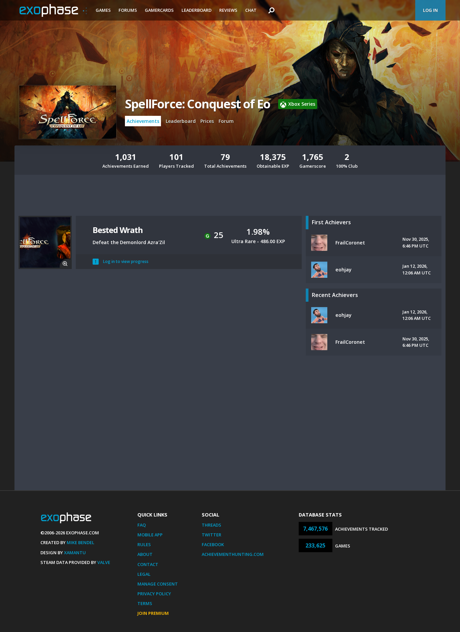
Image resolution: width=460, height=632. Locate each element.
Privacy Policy (154, 594)
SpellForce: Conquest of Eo (197, 104)
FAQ (141, 525)
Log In (430, 10)
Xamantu (75, 553)
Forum (226, 121)
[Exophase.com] (53, 10)
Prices (207, 121)
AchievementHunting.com (233, 554)
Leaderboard (196, 10)
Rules (144, 544)
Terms (144, 603)
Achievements (143, 121)
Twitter (211, 535)
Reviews (228, 10)
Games (103, 10)
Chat (251, 10)
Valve (103, 562)
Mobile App (150, 535)
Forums (128, 10)
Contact (147, 564)
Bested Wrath (118, 229)
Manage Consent (157, 584)
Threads (211, 525)
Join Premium (153, 613)
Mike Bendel (80, 542)
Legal (144, 574)
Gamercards (159, 10)
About (145, 554)
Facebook (213, 544)
